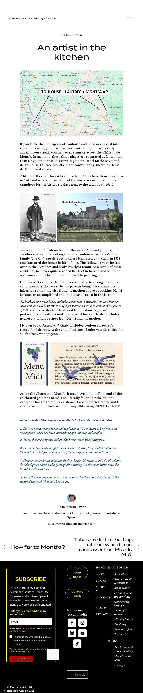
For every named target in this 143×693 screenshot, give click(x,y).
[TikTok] (77, 643)
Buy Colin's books (77, 572)
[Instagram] (82, 623)
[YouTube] (82, 633)
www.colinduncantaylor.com (32, 18)
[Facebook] (72, 623)
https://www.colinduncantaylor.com (71, 523)
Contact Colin (77, 594)
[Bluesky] (72, 633)
